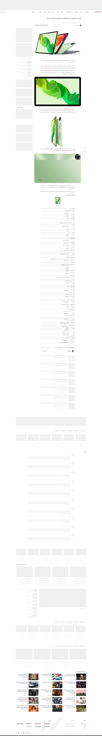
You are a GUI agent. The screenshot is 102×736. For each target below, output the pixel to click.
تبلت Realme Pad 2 (47, 70)
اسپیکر (65, 185)
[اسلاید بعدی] (14, 115)
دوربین (55, 110)
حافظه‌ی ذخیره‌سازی (68, 150)
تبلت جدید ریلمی (58, 72)
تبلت (74, 185)
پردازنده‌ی (68, 149)
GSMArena (67, 109)
